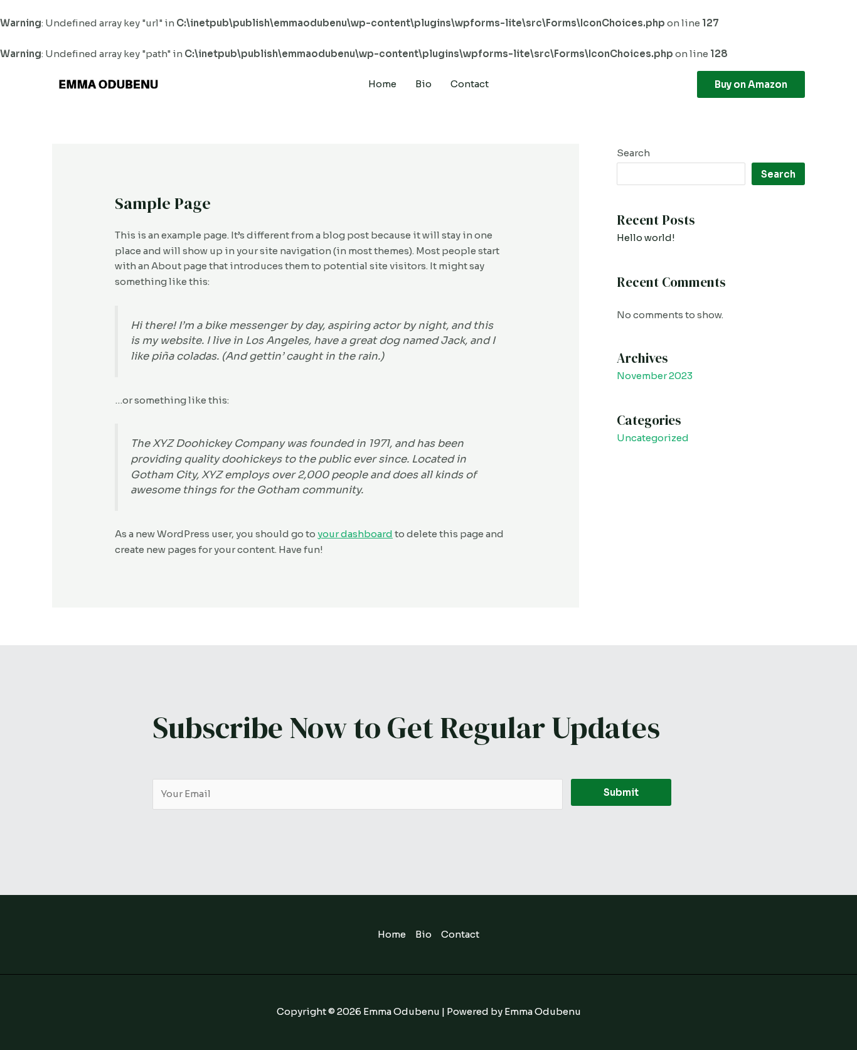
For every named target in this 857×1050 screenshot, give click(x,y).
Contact (469, 84)
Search (633, 153)
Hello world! (646, 238)
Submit (621, 792)
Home (382, 84)
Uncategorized (653, 438)
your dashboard (355, 534)
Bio (423, 84)
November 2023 (655, 376)
